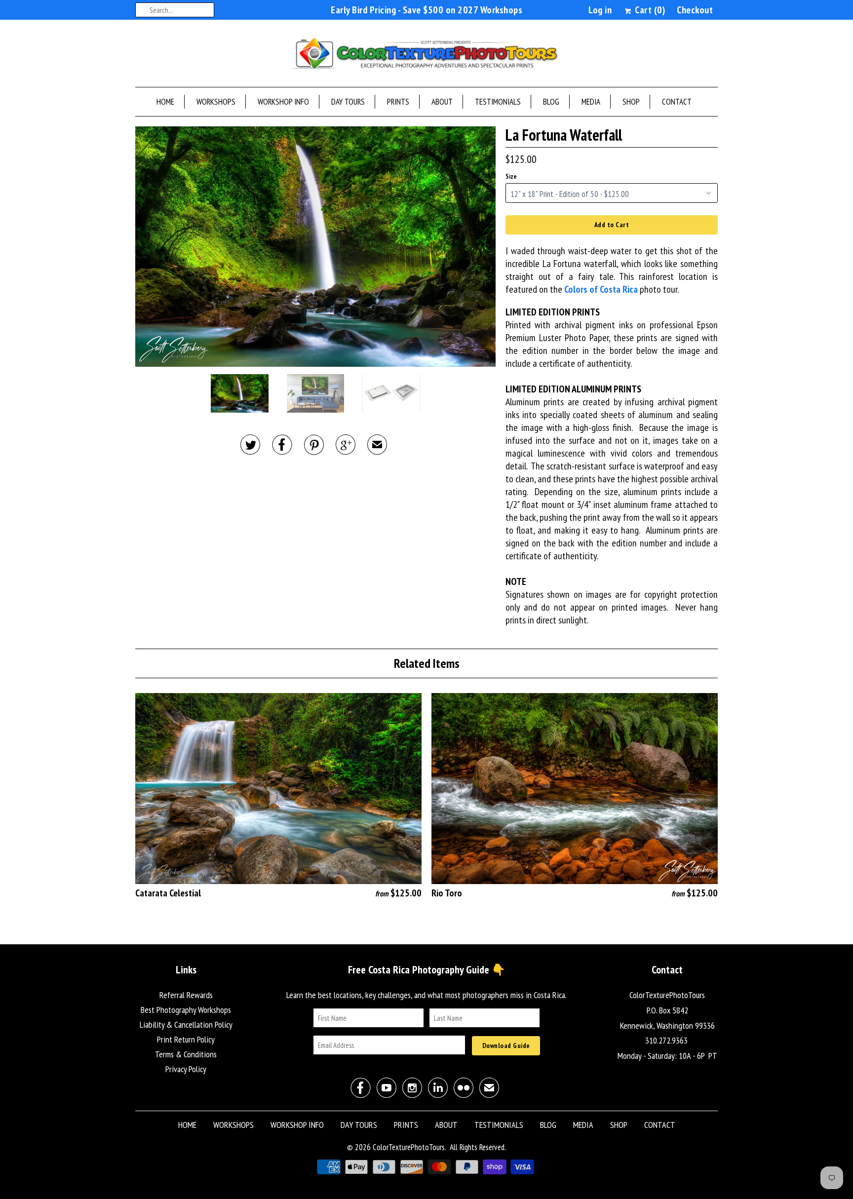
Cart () (649, 9)
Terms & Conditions (186, 1054)
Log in (600, 9)
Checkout (695, 9)
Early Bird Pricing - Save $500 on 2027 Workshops (426, 9)
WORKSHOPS (215, 101)
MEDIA (591, 101)
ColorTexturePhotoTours (409, 1147)
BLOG (551, 101)
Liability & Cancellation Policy (186, 1024)
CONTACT (677, 101)
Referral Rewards (186, 995)
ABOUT (442, 101)
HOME (165, 101)
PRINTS (398, 101)
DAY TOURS (348, 101)
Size (511, 176)
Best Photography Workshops (186, 1009)
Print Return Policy (186, 1039)
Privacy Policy (185, 1069)
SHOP (631, 101)
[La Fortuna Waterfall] (315, 246)
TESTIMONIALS (498, 101)
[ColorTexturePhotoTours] (426, 56)
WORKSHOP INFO (283, 101)
